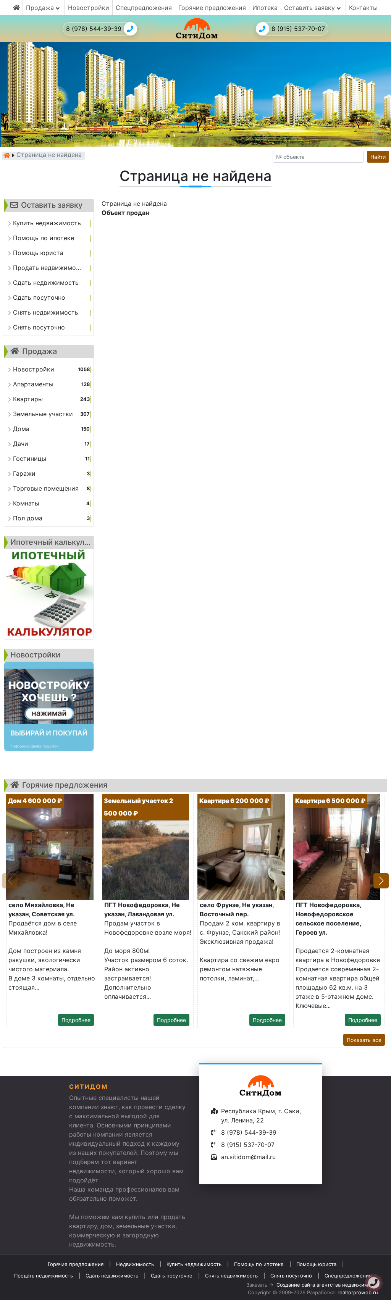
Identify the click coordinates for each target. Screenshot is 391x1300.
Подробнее (75, 1020)
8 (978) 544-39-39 (93, 28)
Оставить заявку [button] (310, 7)
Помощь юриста (316, 1264)
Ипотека (265, 7)
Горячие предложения (212, 7)
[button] (381, 880)
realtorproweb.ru (358, 1292)
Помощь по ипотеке (259, 1264)
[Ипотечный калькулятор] (49, 594)
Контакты (363, 7)
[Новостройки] (49, 706)
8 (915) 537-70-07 (298, 28)
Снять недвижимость (231, 1276)
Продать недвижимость (43, 1276)
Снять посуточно (291, 1276)
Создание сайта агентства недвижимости (328, 1285)
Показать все (364, 1040)
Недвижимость (135, 1264)
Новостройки (88, 7)
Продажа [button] (41, 7)
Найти (378, 156)
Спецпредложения (144, 7)
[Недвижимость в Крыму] (6, 155)
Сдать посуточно (171, 1276)
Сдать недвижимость (112, 1276)
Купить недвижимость (193, 1264)
